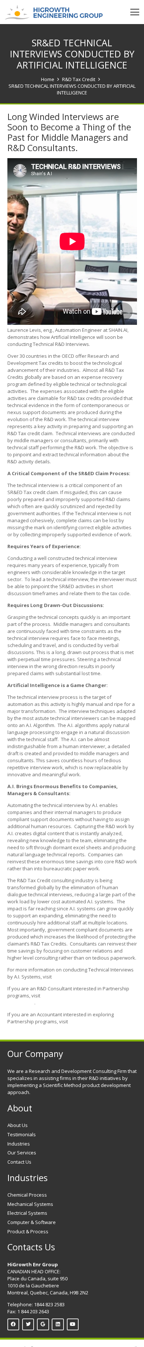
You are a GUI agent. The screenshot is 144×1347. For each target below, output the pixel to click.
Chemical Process (27, 1194)
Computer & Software (31, 1222)
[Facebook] (13, 1324)
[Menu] (135, 12)
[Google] (43, 1324)
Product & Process (27, 1231)
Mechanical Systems (30, 1204)
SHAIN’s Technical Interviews (84, 976)
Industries (18, 1143)
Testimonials (21, 1134)
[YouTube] (73, 1324)
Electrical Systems (27, 1213)
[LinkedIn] (58, 1324)
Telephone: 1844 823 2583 (36, 1304)
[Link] (54, 12)
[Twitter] (28, 1324)
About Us (17, 1125)
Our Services (21, 1152)
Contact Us (19, 1161)
